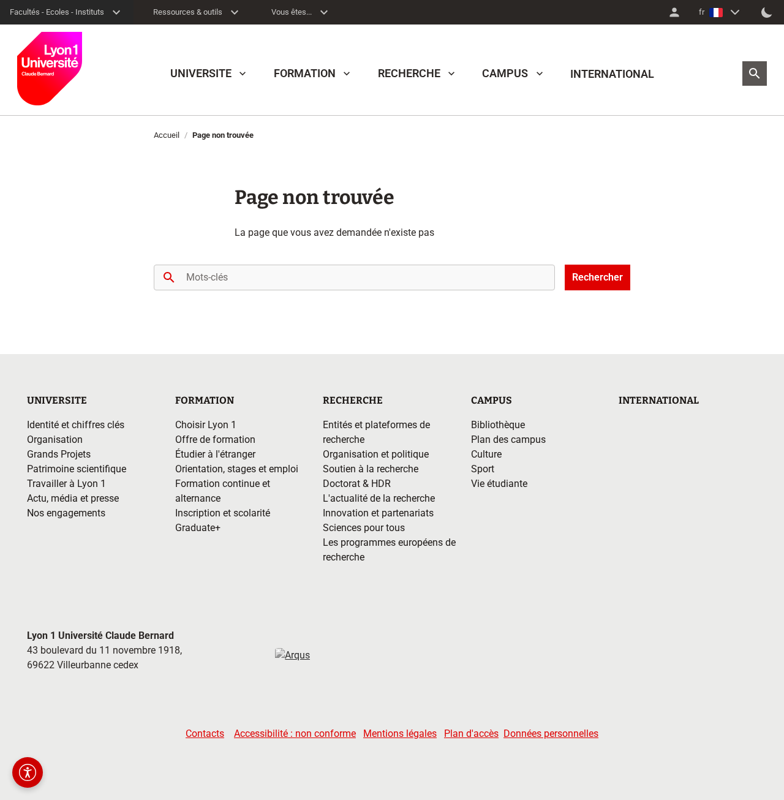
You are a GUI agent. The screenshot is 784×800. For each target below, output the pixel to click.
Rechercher (597, 277)
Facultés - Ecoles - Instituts (57, 12)
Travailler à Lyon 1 (66, 483)
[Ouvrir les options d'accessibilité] (27, 772)
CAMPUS (505, 73)
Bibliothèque (498, 425)
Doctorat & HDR (357, 483)
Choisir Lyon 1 (205, 425)
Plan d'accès (471, 733)
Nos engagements (66, 513)
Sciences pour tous (364, 528)
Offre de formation (215, 439)
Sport (482, 469)
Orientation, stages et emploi (236, 469)
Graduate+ (198, 528)
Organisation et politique (376, 454)
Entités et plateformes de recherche (376, 432)
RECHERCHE (409, 73)
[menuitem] (674, 12)
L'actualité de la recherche (379, 498)
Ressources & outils (187, 12)
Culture (486, 454)
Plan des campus (508, 439)
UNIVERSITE (201, 73)
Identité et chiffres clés (75, 425)
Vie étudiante (499, 483)
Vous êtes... (291, 12)
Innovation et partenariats (378, 513)
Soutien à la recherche (370, 469)
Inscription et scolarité (222, 513)
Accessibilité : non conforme (295, 733)
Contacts (205, 733)
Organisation (55, 439)
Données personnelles (550, 733)
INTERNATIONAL (612, 73)
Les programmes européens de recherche (389, 550)
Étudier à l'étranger (215, 454)
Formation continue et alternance (222, 491)
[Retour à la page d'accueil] (49, 68)
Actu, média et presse (73, 498)
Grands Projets (59, 454)
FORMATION (305, 73)
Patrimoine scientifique (76, 469)
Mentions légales (400, 733)
